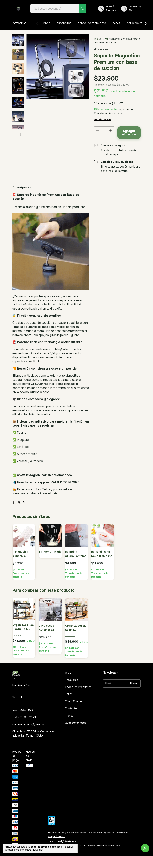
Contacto (71, 708)
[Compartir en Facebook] (14, 502)
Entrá (109, 6)
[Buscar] (82, 8)
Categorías (19, 23)
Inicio (46, 23)
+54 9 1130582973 (24, 717)
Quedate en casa (75, 722)
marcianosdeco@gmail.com (29, 724)
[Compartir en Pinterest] (24, 502)
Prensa (69, 715)
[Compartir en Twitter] (19, 502)
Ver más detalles (102, 119)
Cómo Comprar (136, 23)
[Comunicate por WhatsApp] (145, 848)
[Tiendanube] (62, 842)
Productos (64, 23)
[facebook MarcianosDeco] (21, 697)
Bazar (116, 23)
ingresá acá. (109, 832)
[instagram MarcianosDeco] (13, 697)
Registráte (111, 10)
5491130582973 (22, 710)
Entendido (38, 850)
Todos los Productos (92, 23)
